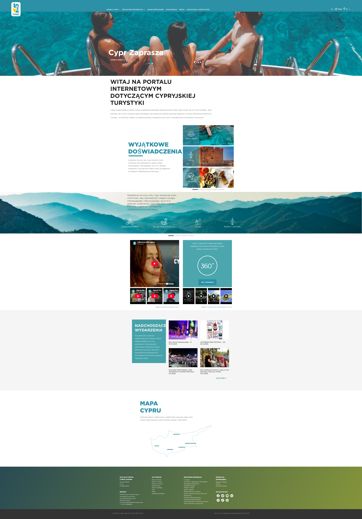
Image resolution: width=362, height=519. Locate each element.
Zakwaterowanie (155, 9)
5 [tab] (221, 189)
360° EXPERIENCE (207, 282)
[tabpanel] (208, 156)
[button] (332, 9)
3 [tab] (208, 189)
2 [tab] (202, 189)
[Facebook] (218, 495)
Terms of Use (218, 513)
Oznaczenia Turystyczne (198, 9)
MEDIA (181, 9)
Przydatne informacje (132, 9)
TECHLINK (245, 513)
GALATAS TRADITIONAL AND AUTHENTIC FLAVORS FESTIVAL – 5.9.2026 (182, 371)
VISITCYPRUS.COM (137, 513)
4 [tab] (215, 189)
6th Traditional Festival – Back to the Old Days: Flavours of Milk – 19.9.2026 (214, 371)
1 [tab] (195, 189)
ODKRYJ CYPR (112, 9)
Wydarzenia (171, 9)
